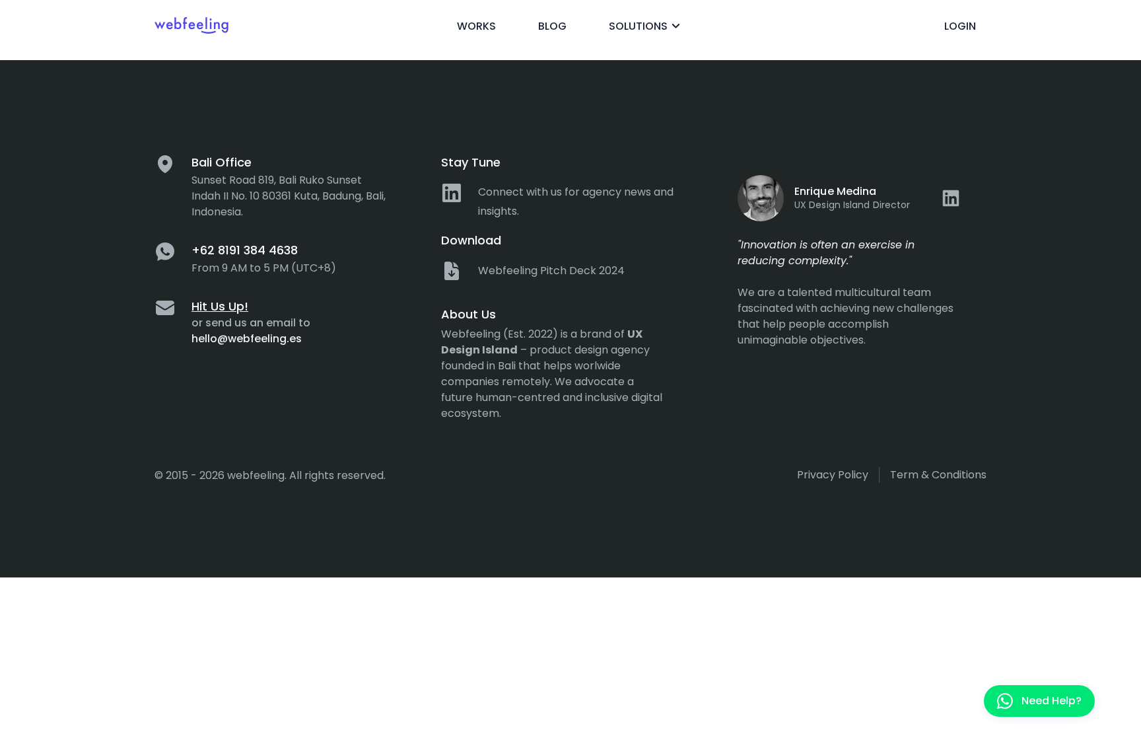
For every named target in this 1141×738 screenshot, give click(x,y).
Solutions (638, 26)
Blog (552, 26)
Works (476, 26)
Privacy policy (832, 474)
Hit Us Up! (219, 306)
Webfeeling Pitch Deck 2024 (551, 270)
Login (960, 26)
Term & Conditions (938, 474)
